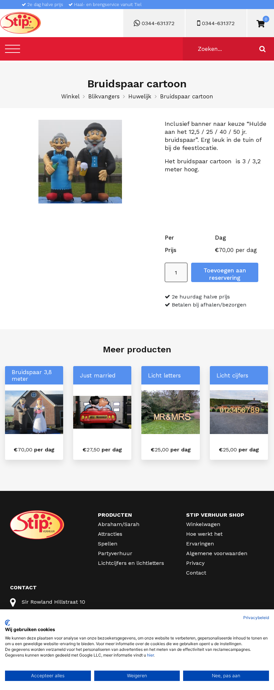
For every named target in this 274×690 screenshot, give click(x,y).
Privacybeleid (256, 617)
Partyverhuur (115, 553)
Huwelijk (139, 96)
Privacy (195, 563)
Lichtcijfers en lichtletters (131, 563)
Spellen (107, 543)
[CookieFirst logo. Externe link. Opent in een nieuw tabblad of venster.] (7, 623)
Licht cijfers (232, 375)
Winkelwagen (203, 524)
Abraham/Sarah (118, 524)
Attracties (110, 534)
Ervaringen (200, 543)
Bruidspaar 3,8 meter (32, 375)
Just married (98, 375)
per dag (34, 449)
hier (150, 655)
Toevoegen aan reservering (224, 274)
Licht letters (164, 375)
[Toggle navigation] (12, 48)
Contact (196, 573)
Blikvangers (104, 96)
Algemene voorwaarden (216, 553)
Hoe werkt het (204, 534)
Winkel (70, 96)
